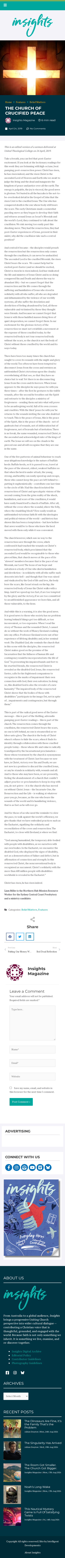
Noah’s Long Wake (37, 1487)
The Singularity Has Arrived (43, 1443)
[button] (10, 936)
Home (8, 102)
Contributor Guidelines (26, 1359)
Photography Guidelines (27, 1363)
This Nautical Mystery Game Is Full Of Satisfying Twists (41, 1512)
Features (20, 102)
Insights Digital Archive (26, 1351)
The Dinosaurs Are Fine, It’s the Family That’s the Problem (43, 1424)
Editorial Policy (22, 1355)
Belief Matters (37, 102)
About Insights (33, 1552)
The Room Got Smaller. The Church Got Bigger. (40, 1466)
